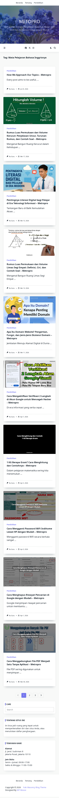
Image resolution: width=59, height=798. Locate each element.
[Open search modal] (55, 48)
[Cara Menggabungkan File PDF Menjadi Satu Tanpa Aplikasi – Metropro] (29, 638)
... (38, 79)
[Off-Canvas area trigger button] (4, 48)
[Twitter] (30, 48)
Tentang (28, 2)
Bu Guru (12, 89)
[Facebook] (26, 48)
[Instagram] (33, 48)
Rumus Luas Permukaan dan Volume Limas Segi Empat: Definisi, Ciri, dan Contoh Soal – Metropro (27, 267)
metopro (29, 21)
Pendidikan (38, 2)
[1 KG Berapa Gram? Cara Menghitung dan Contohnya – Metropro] (29, 439)
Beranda (19, 2)
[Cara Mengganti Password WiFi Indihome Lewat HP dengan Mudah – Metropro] (29, 505)
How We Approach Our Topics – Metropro (29, 74)
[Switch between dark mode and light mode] (51, 48)
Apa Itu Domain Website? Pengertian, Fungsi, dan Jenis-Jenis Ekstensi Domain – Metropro (29, 335)
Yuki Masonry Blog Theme (34, 787)
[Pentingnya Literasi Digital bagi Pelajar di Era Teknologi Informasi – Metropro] (29, 178)
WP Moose (21, 790)
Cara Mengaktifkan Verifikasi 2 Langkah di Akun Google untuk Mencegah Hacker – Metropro (29, 399)
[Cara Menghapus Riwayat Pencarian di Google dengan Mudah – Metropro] (29, 571)
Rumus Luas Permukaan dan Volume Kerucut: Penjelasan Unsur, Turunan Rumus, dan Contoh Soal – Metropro (27, 136)
